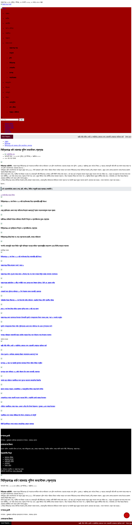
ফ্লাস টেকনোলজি (17, 471)
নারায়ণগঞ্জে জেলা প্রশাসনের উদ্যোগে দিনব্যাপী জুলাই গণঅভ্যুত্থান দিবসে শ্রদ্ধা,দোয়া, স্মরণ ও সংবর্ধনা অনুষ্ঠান (31, 317)
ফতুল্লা (11, 53)
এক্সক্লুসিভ (12, 102)
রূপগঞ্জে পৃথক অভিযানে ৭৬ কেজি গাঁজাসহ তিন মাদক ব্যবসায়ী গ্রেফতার (20, 372)
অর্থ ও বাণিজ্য (9, 28)
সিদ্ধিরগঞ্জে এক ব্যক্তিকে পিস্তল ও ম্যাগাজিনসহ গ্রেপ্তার (19, 228)
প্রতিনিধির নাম (10, 154)
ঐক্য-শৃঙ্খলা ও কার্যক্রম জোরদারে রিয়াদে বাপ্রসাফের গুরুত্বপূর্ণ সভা (19, 354)
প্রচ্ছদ (7, 13)
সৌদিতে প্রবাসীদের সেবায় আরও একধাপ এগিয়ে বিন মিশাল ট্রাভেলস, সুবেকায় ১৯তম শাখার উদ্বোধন (28, 406)
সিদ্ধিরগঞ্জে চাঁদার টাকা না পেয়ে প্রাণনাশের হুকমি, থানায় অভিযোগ (21, 237)
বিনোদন (8, 87)
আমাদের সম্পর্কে (9, 126)
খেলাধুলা (8, 92)
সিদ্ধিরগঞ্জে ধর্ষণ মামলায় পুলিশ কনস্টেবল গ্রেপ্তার (18, 145)
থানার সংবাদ (9, 43)
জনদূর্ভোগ (8, 82)
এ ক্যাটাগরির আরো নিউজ (8, 195)
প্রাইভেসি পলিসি (9, 128)
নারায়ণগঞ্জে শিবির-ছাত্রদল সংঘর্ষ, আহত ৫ (12, 265)
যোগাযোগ (7, 130)
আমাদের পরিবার (9, 124)
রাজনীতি (8, 23)
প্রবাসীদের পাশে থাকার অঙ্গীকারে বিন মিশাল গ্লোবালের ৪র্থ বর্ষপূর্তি (18, 415)
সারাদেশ (8, 38)
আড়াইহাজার (12, 78)
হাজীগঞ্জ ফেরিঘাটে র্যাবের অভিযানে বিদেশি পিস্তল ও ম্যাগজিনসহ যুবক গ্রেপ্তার (25, 219)
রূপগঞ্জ (11, 73)
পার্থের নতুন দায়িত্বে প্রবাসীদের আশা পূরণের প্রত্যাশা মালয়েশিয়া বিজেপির (21, 380)
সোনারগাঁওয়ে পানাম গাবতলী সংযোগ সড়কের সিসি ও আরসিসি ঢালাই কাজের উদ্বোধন (23, 398)
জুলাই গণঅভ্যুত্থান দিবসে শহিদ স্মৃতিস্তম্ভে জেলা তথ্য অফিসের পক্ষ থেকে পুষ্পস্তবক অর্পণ (26, 326)
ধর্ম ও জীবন (12, 107)
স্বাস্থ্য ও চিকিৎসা (14, 112)
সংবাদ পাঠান (8, 132)
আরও (7, 97)
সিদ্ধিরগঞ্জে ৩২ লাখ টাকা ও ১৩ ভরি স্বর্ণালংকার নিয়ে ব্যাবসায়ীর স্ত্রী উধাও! (24, 201)
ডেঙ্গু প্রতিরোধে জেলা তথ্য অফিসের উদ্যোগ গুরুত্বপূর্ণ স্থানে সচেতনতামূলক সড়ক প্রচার (28, 210)
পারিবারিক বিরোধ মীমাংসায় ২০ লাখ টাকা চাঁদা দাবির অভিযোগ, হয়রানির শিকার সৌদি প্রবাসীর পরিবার (27, 300)
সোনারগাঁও (12, 68)
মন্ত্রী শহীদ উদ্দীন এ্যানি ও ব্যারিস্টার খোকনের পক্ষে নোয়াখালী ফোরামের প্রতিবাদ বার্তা (93, 137)
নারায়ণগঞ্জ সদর (13, 48)
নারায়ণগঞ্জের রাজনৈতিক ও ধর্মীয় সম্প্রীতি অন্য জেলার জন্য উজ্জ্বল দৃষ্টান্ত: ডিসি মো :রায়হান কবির (28, 283)
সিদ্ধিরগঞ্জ (12, 63)
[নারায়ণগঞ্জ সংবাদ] (6, 4)
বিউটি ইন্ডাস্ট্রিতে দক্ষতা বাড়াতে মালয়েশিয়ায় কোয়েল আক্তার (17, 424)
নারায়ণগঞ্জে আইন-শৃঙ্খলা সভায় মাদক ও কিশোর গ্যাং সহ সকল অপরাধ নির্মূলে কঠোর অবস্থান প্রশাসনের (29, 274)
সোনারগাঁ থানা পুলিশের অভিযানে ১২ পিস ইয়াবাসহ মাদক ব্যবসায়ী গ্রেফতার (21, 291)
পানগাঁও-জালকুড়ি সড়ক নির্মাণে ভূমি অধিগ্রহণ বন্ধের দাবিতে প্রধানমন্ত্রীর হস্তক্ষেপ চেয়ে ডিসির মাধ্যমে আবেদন (35, 246)
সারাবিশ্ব (8, 33)
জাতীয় (7, 18)
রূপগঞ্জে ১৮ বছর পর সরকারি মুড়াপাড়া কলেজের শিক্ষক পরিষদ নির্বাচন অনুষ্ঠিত (21, 363)
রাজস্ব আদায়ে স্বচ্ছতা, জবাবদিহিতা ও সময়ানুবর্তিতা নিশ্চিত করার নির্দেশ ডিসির (22, 389)
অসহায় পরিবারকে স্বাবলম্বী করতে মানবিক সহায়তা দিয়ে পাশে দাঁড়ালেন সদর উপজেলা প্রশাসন (26, 335)
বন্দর (10, 58)
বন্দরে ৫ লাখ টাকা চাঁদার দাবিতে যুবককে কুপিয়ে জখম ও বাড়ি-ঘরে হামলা (19, 309)
